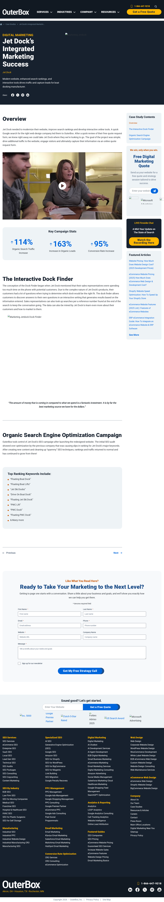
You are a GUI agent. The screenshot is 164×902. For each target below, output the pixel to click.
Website (22, 632)
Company (135, 796)
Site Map (107, 899)
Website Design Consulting (142, 766)
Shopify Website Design (141, 785)
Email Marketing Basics (98, 860)
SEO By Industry (11, 788)
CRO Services (51, 857)
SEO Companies (95, 835)
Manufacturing (10, 828)
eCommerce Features (97, 853)
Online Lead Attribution (98, 824)
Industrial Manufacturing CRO (16, 842)
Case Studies (11, 24)
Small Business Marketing (99, 759)
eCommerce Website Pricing (100, 842)
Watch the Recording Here (144, 241)
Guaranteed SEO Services (99, 846)
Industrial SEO (9, 832)
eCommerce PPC (52, 810)
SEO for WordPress (53, 763)
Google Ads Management (56, 795)
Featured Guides (96, 831)
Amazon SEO (51, 755)
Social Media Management (100, 777)
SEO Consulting (10, 773)
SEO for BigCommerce (55, 766)
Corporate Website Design (142, 745)
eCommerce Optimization (56, 864)
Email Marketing (53, 828)
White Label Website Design (143, 755)
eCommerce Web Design (143, 777)
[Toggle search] (156, 6)
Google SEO (50, 752)
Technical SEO (9, 763)
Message (22, 644)
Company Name (89, 632)
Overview (133, 123)
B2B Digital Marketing (97, 755)
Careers (133, 814)
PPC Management (54, 788)
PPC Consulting (52, 802)
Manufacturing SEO (11, 846)
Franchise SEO (9, 806)
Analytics (92, 806)
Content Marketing (11, 780)
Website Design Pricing (98, 857)
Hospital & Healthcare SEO (15, 810)
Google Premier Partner (55, 806)
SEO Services (9, 737)
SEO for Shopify (52, 759)
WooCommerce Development (143, 752)
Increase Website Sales (98, 850)
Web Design (136, 737)
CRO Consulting (52, 861)
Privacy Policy (136, 835)
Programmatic (51, 820)
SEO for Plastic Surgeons (14, 817)
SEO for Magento (53, 770)
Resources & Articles (139, 810)
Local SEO (7, 755)
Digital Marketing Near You (142, 828)
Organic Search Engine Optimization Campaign (140, 137)
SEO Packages (9, 770)
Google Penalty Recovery (56, 780)
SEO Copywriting (10, 777)
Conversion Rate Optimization (60, 853)
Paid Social (50, 817)
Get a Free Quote (144, 11)
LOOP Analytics (95, 810)
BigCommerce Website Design (144, 788)
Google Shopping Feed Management (98, 790)
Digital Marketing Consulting (101, 770)
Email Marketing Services (99, 766)
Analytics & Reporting (99, 802)
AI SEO (48, 741)
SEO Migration (51, 777)
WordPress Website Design (142, 748)
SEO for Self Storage (12, 820)
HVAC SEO (7, 813)
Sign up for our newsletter (32, 663)
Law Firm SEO (9, 795)
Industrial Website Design (14, 839)
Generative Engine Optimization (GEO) (59, 747)
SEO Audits (8, 766)
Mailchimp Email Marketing (57, 842)
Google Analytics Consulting (100, 813)
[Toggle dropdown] (51, 12)
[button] (62, 186)
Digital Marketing (18, 35)
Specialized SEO (53, 737)
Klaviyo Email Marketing (56, 835)
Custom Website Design (141, 763)
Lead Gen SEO (9, 759)
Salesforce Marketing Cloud (100, 780)
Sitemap (134, 832)
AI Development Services (99, 748)
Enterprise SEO (9, 748)
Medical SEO (8, 802)
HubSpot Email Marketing (56, 846)
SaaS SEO (7, 752)
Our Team (134, 803)
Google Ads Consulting (55, 813)
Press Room (135, 821)
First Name (23, 609)
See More (134, 334)
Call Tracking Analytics (98, 817)
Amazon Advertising (97, 773)
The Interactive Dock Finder (141, 129)
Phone (86, 621)
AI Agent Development (98, 752)
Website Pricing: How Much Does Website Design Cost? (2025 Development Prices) (141, 264)
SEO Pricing (93, 839)
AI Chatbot (92, 745)
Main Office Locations (140, 824)
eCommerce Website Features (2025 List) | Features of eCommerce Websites (142, 308)
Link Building (51, 773)
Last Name (88, 609)
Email (21, 621)
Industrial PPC (9, 835)
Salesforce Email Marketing (57, 839)
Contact (133, 817)
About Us (134, 799)
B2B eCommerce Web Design (143, 759)
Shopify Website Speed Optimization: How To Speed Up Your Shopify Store (143, 295)
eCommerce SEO (10, 745)
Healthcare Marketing (97, 784)
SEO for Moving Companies (15, 799)
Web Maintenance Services (142, 770)
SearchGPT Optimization (99, 795)
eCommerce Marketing (98, 763)
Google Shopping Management (59, 799)
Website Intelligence (97, 820)
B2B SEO (7, 792)
